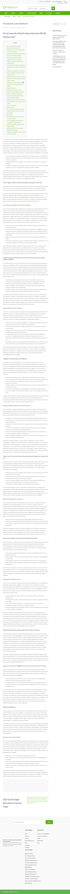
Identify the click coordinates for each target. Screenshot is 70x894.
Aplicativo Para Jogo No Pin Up (14, 90)
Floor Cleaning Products (30, 855)
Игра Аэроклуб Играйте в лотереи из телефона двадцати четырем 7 (59, 52)
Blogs (66, 2)
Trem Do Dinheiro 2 (11, 105)
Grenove (6, 891)
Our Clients (49, 13)
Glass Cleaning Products (30, 858)
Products (21, 13)
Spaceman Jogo (10, 107)
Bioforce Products (29, 853)
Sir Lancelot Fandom (57, 66)
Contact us (57, 13)
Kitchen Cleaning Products (31, 865)
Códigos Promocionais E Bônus (14, 59)
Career (64, 1)
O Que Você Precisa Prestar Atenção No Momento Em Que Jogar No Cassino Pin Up (16, 67)
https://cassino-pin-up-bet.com (31, 201)
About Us (13, 13)
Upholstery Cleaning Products (31, 878)
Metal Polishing (28, 867)
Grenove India (7, 16)
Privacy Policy (60, 2)
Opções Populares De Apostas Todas (15, 92)
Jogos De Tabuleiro (11, 88)
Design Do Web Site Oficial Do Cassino (16, 76)
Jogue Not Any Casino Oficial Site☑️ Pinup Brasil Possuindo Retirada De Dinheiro (15, 84)
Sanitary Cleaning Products (31, 874)
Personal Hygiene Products (31, 871)
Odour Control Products (30, 869)
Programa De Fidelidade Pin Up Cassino (16, 132)
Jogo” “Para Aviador (11, 134)
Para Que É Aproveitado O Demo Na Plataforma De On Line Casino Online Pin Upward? (15, 111)
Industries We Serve (31, 13)
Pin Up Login (10, 114)
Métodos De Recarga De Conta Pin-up (16, 71)
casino (19, 16)
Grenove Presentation (57, 1)
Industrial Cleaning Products (31, 862)
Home (6, 13)
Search (49, 822)
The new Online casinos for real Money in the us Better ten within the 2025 (59, 37)
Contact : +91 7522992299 (45, 1)
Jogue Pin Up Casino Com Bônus (14, 57)
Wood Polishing (28, 883)
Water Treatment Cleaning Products (33, 880)
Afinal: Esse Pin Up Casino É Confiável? (16, 99)
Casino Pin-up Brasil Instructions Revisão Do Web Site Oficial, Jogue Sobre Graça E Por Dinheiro (15, 95)
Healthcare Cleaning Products (31, 860)
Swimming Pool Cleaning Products (32, 876)
